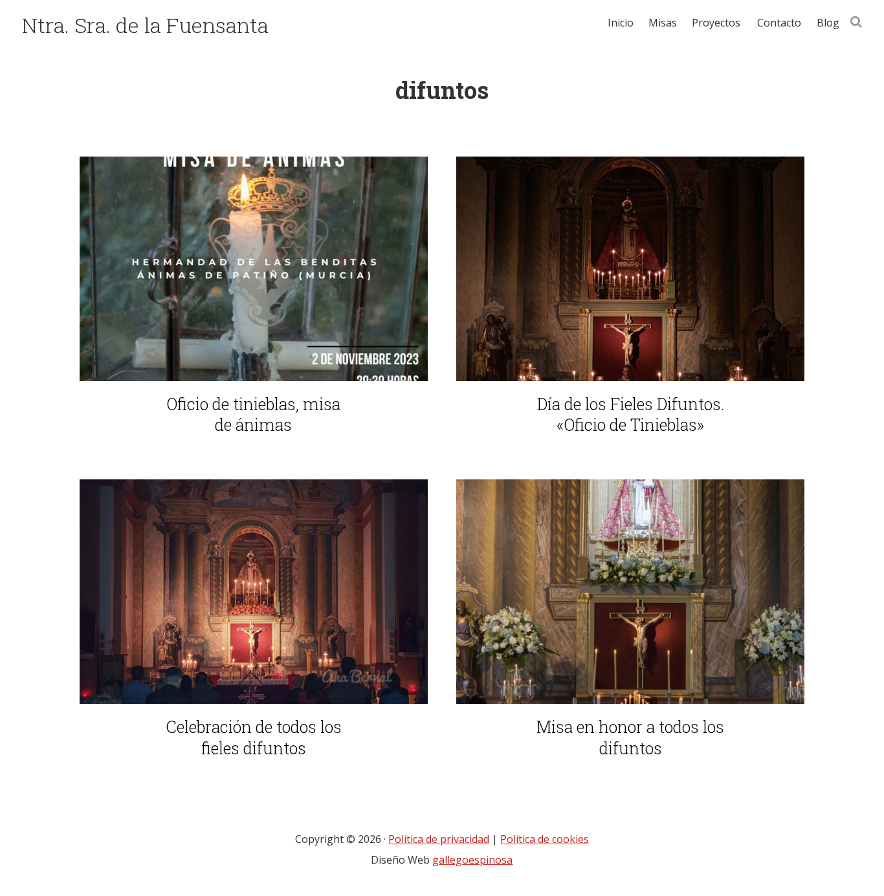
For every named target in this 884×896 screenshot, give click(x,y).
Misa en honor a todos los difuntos (630, 738)
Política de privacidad (438, 839)
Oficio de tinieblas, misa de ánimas (253, 415)
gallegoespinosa (472, 860)
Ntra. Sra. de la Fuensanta (145, 25)
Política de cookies (544, 839)
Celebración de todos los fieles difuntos (254, 738)
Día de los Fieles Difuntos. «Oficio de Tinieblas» (630, 415)
